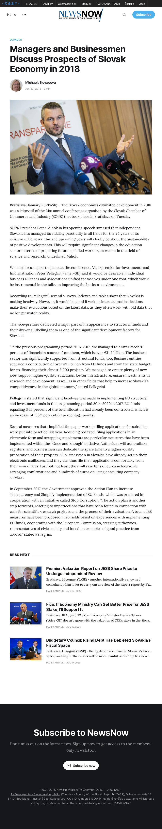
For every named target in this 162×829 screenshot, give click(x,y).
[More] (24, 15)
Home (11, 15)
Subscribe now (84, 766)
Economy (16, 39)
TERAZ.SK (30, 3)
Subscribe (143, 15)
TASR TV (47, 3)
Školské (129, 3)
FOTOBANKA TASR (108, 3)
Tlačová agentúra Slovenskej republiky (35, 794)
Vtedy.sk (86, 3)
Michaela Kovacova (40, 83)
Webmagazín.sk (67, 3)
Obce (142, 3)
